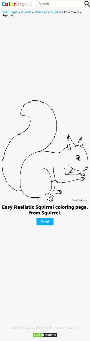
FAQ (76, 327)
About (58, 327)
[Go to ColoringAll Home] (17, 4)
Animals (26, 12)
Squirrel (55, 12)
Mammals (40, 12)
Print (45, 221)
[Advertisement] (45, 60)
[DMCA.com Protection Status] (45, 336)
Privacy (67, 327)
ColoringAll (10, 12)
